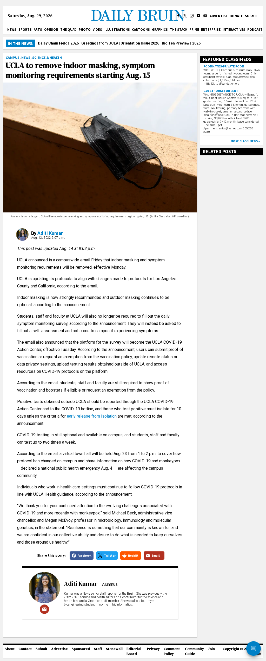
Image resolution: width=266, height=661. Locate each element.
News (11, 29)
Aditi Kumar (50, 233)
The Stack (178, 29)
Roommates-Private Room (223, 66)
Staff (98, 648)
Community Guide (194, 651)
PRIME (194, 29)
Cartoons (141, 29)
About (10, 648)
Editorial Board (134, 651)
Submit (251, 16)
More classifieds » (245, 141)
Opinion (51, 29)
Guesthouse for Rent (220, 91)
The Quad (68, 29)
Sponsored (81, 648)
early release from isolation (92, 416)
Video (97, 29)
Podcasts (256, 29)
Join (211, 648)
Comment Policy (172, 651)
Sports (25, 29)
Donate (236, 16)
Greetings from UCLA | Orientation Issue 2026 (120, 43)
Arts (38, 29)
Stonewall (114, 648)
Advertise (219, 16)
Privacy (153, 648)
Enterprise (211, 29)
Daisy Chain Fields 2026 (58, 43)
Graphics (160, 29)
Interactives (234, 29)
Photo (85, 29)
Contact (25, 648)
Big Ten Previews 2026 (181, 43)
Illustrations (117, 29)
